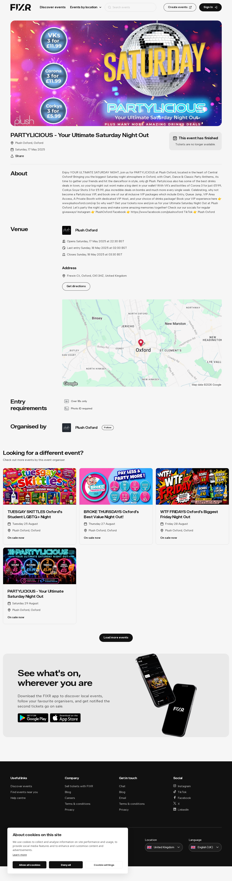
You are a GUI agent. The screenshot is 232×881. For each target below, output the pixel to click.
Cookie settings (104, 864)
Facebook (184, 798)
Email (122, 798)
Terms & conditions (77, 804)
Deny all (66, 864)
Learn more (20, 854)
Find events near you (24, 792)
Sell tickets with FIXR (79, 786)
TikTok (182, 792)
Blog (68, 792)
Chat (122, 786)
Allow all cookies (29, 864)
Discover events (53, 7)
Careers (70, 798)
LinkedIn (183, 809)
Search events (121, 7)
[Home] (20, 7)
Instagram (184, 786)
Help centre (18, 798)
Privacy (69, 809)
